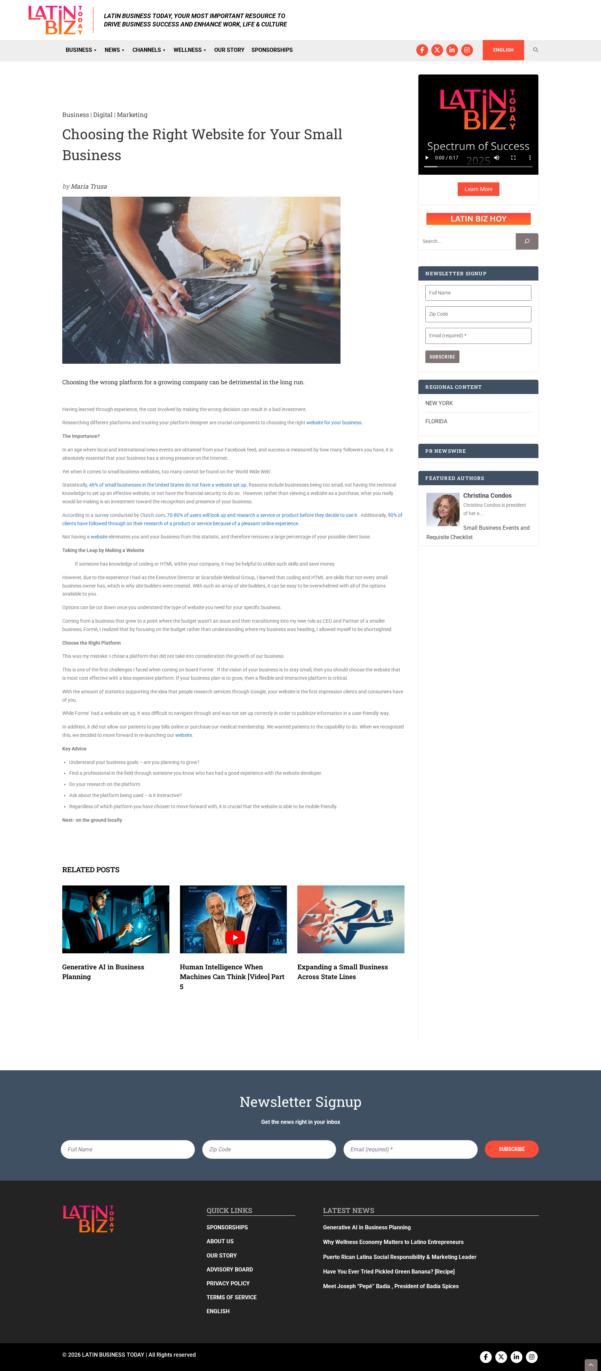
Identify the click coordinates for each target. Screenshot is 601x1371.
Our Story (229, 50)
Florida (436, 421)
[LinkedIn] (452, 50)
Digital (103, 114)
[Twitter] (437, 50)
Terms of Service (232, 1297)
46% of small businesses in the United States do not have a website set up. (168, 485)
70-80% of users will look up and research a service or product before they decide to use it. (263, 515)
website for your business (333, 422)
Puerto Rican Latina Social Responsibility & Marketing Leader (399, 1257)
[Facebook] (422, 50)
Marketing (132, 114)
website (99, 536)
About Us (220, 1241)
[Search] (527, 241)
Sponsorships (272, 50)
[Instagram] (467, 50)
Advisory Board (230, 1269)
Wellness (188, 50)
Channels (147, 50)
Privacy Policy (228, 1283)
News (112, 50)
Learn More (478, 189)
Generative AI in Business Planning (367, 1227)
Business (79, 50)
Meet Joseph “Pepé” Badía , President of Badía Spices (391, 1286)
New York (439, 403)
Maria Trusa (89, 186)
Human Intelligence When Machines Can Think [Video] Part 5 (232, 976)
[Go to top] (591, 1365)
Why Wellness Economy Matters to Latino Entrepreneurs (393, 1242)
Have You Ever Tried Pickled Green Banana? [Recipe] (389, 1271)
